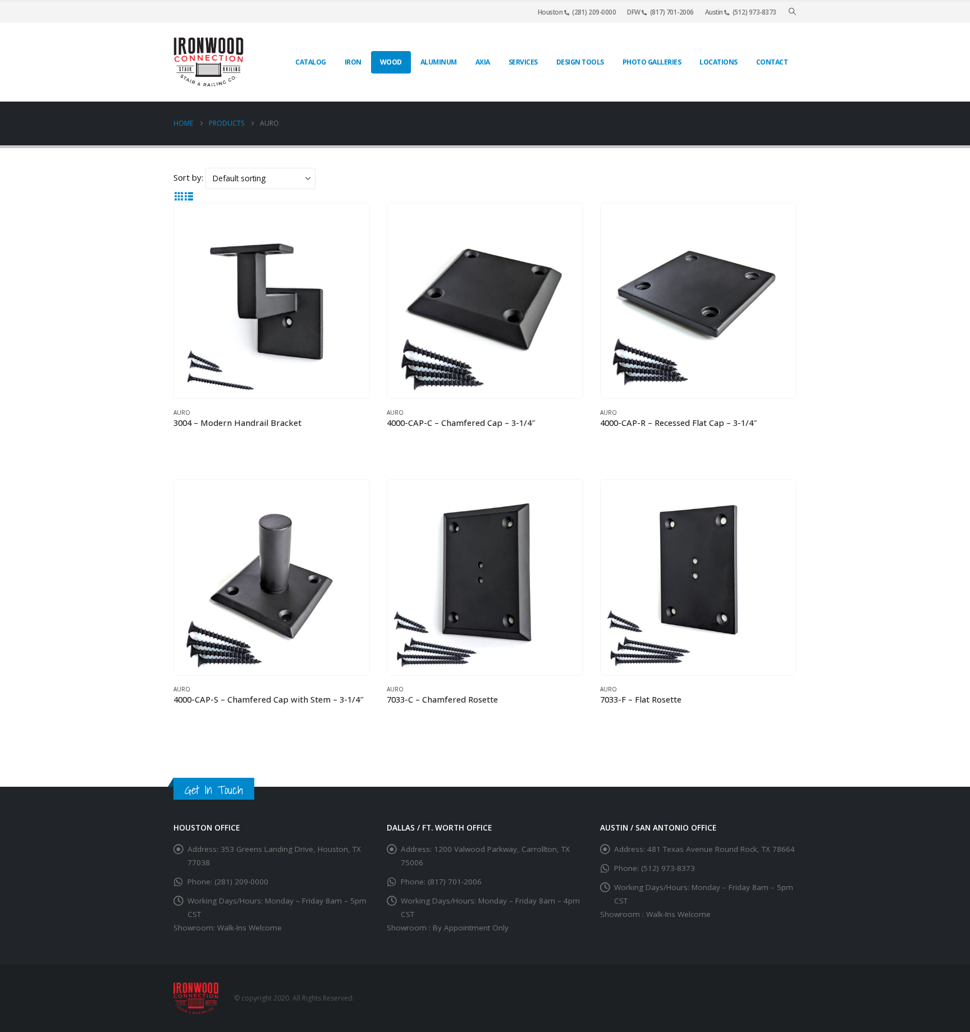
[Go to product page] (271, 300)
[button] (792, 12)
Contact (772, 62)
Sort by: (188, 177)
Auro (181, 412)
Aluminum (438, 62)
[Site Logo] (208, 62)
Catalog (310, 62)
